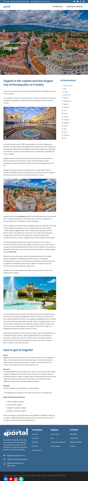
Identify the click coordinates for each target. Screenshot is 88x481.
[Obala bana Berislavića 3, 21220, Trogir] (5, 464)
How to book (55, 434)
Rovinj (66, 126)
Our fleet (35, 442)
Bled (65, 129)
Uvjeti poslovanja (75, 442)
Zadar (66, 113)
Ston (65, 110)
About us (35, 434)
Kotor (65, 132)
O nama (72, 446)
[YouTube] (77, 1)
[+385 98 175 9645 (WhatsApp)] (5, 459)
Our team (35, 438)
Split (65, 89)
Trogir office (74, 438)
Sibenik (66, 104)
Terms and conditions (58, 442)
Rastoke (66, 107)
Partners (35, 446)
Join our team (36, 450)
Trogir (66, 92)
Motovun (67, 135)
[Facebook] (74, 1)
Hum (65, 138)
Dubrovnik (67, 95)
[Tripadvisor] (84, 1)
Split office (73, 434)
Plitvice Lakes (68, 86)
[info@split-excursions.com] (5, 455)
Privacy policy (55, 446)
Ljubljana (66, 123)
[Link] (6, 7)
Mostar (66, 98)
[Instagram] (80, 1)
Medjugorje (67, 101)
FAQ (52, 438)
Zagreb (66, 117)
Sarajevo (67, 120)
